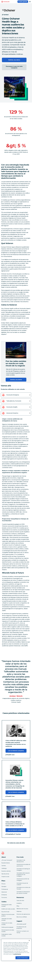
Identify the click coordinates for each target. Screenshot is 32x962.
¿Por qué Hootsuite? (6, 860)
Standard (3, 886)
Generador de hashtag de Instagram (23, 869)
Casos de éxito (20, 900)
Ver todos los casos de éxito (16, 843)
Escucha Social (5, 911)
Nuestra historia (5, 863)
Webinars (19, 911)
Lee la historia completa (16, 750)
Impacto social (5, 876)
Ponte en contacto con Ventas (23, 931)
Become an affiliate (22, 917)
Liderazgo (4, 868)
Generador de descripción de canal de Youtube (23, 892)
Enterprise (4, 894)
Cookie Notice (17, 954)
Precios (3, 883)
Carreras (3, 865)
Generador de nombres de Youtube (23, 888)
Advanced (4, 892)
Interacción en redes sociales (6, 923)
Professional (4, 889)
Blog (18, 906)
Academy (19, 903)
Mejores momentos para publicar (7, 915)
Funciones (4, 897)
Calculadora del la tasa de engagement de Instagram (23, 874)
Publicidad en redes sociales (6, 935)
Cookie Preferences (22, 957)
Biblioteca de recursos (22, 908)
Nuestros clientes (6, 871)
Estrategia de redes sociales (6, 905)
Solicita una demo (14, 60)
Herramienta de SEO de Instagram (23, 879)
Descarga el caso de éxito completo (14, 67)
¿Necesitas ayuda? (21, 924)
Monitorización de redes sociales (7, 930)
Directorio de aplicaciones (23, 914)
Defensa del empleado (7, 927)
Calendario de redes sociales (6, 919)
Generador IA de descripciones (21, 860)
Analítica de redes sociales (8, 909)
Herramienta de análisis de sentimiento (23, 865)
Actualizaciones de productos (21, 927)
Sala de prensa (5, 873)
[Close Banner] (29, 940)
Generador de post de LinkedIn (22, 883)
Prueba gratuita (22, 1)
